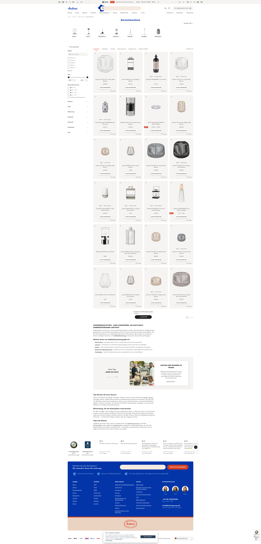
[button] (143, 49)
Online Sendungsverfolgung (143, 505)
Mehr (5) (70, 70)
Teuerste (112, 49)
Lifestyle (75, 498)
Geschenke (189, 12)
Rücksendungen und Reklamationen (120, 499)
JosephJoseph (97, 495)
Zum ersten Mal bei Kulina (143, 494)
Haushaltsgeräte (77, 490)
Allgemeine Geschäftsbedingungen (124, 484)
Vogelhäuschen (117, 425)
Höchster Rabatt (143, 49)
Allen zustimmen (148, 536)
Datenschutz (118, 487)
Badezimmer (76, 495)
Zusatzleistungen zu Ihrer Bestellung (122, 511)
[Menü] (259, 530)
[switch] (256, 539)
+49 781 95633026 (170, 499)
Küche (74, 484)
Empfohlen (96, 49)
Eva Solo (96, 503)
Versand (117, 502)
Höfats (145, 397)
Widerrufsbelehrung (120, 505)
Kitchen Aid (97, 493)
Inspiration (169, 12)
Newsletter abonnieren (178, 467)
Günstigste (105, 49)
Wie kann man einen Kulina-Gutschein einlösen (144, 488)
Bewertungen (139, 484)
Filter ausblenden (74, 46)
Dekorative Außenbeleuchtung (103, 349)
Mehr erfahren (118, 539)
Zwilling (96, 498)
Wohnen (75, 501)
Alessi (95, 487)
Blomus (151, 397)
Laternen (97, 344)
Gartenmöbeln (97, 425)
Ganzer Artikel (170, 381)
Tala (97, 399)
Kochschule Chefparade (142, 502)
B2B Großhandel (140, 500)
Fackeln (97, 347)
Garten (74, 493)
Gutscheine (118, 495)
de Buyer (96, 501)
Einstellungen (108, 540)
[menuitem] (70, 13)
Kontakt (117, 493)
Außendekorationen (133, 423)
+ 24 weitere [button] (143, 317)
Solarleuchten (99, 342)
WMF (95, 484)
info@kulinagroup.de (171, 505)
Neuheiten (180, 12)
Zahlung (117, 508)
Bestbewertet (132, 49)
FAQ (137, 497)
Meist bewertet (122, 49)
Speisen (75, 487)
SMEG (95, 490)
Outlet (74, 503)
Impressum (118, 490)
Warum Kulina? (140, 508)
